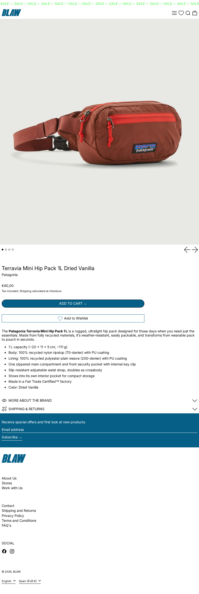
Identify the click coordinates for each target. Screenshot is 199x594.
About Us (9, 478)
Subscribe (10, 437)
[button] (188, 13)
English (7, 581)
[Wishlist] (181, 13)
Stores (7, 483)
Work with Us (12, 488)
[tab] (2, 249)
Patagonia (10, 275)
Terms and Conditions (19, 520)
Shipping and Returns (19, 510)
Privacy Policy (13, 516)
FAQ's (6, 525)
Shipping (25, 291)
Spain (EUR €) (28, 581)
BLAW (16, 571)
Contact (8, 506)
